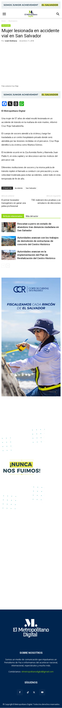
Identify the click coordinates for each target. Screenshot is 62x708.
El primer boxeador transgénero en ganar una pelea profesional (13, 203)
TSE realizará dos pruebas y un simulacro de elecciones (46, 201)
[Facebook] (20, 692)
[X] (34, 692)
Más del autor (32, 216)
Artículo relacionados (12, 216)
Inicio (3, 21)
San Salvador (31, 188)
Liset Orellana (11, 41)
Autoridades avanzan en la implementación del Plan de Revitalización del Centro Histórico (36, 255)
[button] (58, 14)
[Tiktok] (28, 692)
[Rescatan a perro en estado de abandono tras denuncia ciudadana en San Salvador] (8, 227)
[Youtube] (42, 692)
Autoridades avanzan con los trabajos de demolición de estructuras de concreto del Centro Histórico (38, 241)
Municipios (6, 25)
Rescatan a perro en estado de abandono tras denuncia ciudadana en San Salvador (38, 227)
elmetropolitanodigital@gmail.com (37, 671)
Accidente (19, 188)
